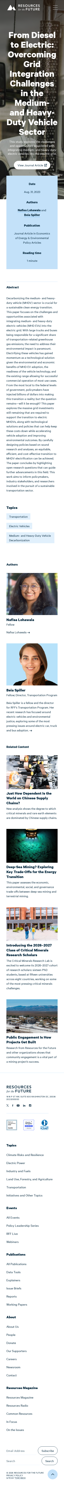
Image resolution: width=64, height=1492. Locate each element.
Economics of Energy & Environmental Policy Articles (32, 237)
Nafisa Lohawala (29, 210)
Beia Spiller (32, 215)
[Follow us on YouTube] (18, 1105)
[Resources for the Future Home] (23, 7)
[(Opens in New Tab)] (11, 1122)
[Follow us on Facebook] (12, 1105)
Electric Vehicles (19, 526)
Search (49, 1461)
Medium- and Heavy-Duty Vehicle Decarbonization (30, 538)
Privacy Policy (14, 1475)
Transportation (18, 516)
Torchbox (20, 1478)
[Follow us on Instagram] (30, 1105)
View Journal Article (30, 166)
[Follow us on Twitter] (7, 1105)
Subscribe (48, 1451)
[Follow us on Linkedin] (24, 1105)
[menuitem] (32, 1155)
